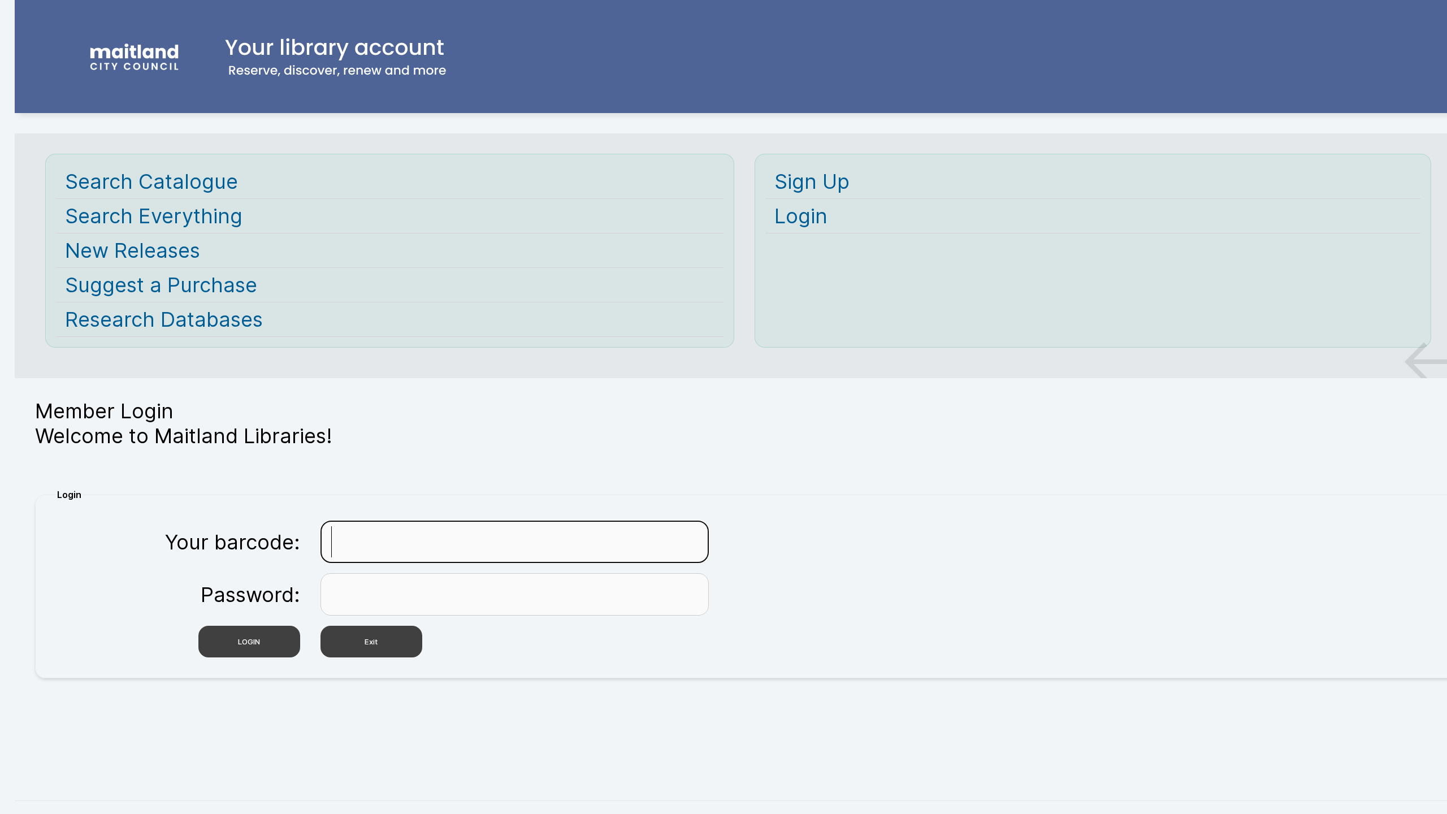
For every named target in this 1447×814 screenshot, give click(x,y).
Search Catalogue (151, 181)
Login (801, 216)
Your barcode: (232, 542)
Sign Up (812, 181)
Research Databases (164, 319)
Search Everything (153, 216)
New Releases (132, 250)
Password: (250, 594)
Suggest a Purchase (161, 284)
